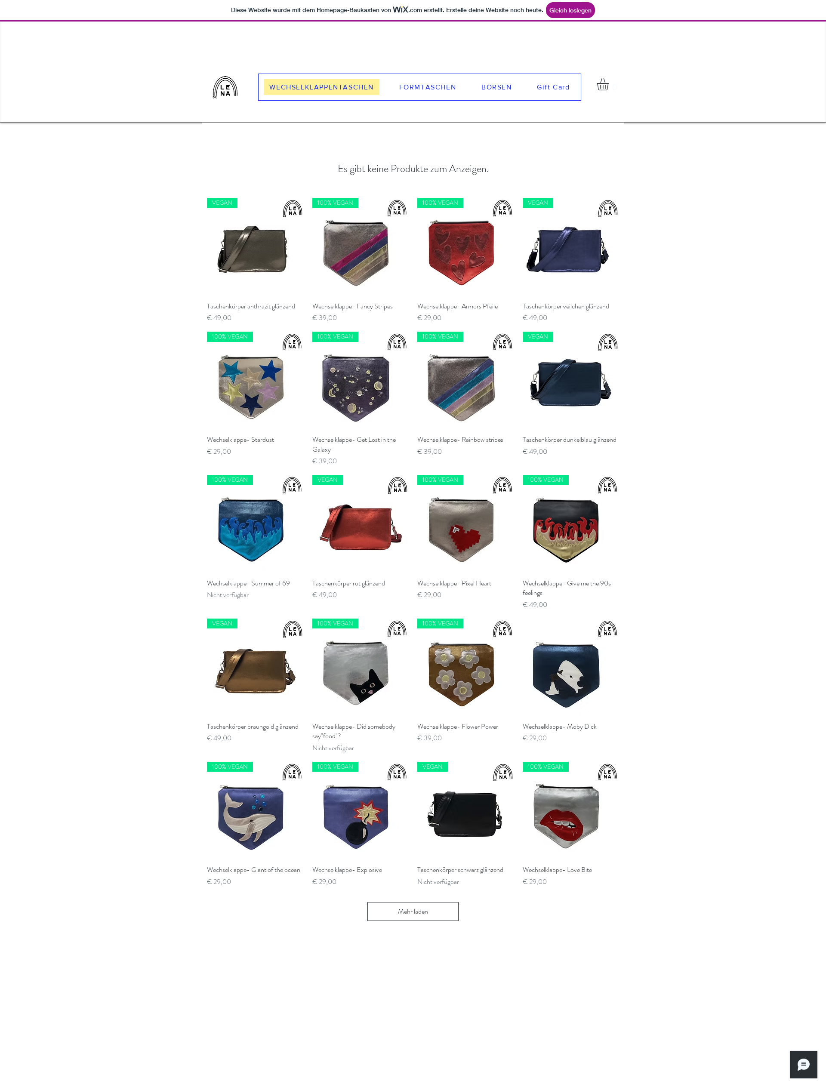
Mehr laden (413, 911)
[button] (610, 84)
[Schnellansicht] (571, 667)
